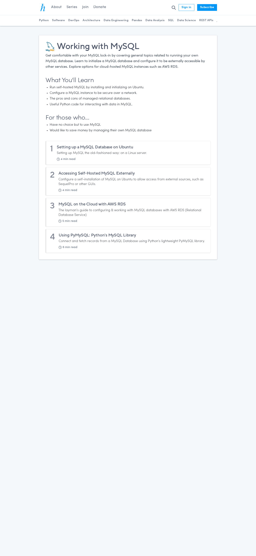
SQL (171, 20)
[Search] (174, 7)
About (56, 7)
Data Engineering (116, 20)
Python (44, 20)
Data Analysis (155, 20)
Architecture (91, 20)
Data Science (186, 20)
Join (85, 7)
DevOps (73, 20)
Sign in (186, 7)
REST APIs (206, 20)
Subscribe (207, 7)
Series (72, 7)
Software (58, 20)
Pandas (137, 20)
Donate (99, 7)
